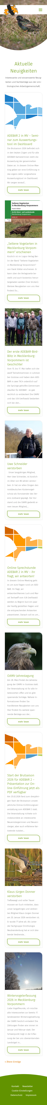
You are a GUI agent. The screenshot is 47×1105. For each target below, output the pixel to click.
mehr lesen (23, 190)
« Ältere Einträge (13, 1061)
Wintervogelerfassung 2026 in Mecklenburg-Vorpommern (21, 1000)
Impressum (31, 1095)
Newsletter (27, 1086)
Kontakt (15, 1086)
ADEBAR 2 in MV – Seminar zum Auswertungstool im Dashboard (23, 140)
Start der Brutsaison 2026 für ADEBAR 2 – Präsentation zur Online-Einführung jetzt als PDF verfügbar (23, 784)
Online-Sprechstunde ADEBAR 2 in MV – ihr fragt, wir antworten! (21, 572)
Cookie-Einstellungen (22, 1090)
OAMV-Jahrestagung (20, 676)
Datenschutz (16, 1095)
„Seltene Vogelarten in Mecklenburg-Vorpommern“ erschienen (22, 248)
